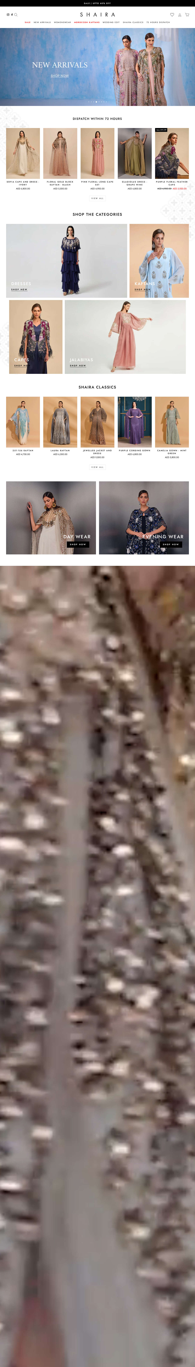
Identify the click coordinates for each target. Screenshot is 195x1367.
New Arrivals (42, 22)
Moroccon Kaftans (87, 22)
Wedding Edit (111, 22)
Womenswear (62, 22)
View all (97, 198)
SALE (28, 22)
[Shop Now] (66, 261)
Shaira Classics (133, 22)
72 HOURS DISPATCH (158, 22)
